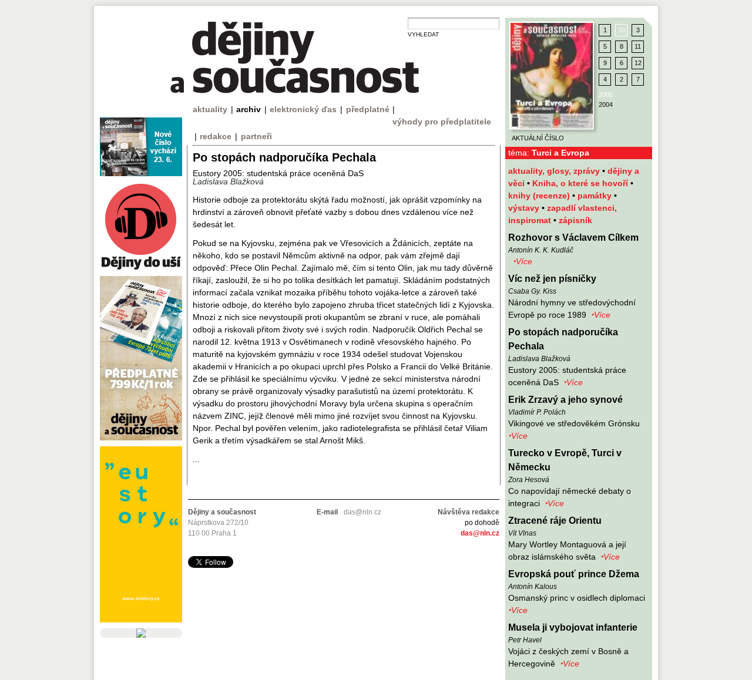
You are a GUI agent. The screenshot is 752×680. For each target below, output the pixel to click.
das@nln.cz (480, 533)
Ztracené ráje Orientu (555, 521)
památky (596, 195)
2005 (606, 94)
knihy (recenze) (540, 195)
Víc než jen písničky (552, 279)
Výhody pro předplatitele (441, 121)
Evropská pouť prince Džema (573, 574)
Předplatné (368, 109)
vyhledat (423, 34)
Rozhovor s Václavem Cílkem (573, 238)
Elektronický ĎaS (303, 109)
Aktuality (210, 109)
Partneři (256, 136)
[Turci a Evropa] (552, 76)
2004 (606, 104)
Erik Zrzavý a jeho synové (565, 400)
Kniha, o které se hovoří (581, 183)
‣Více (522, 261)
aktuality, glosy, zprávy (555, 171)
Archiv (248, 109)
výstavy (525, 208)
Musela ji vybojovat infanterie (572, 627)
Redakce (215, 136)
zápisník (575, 220)
